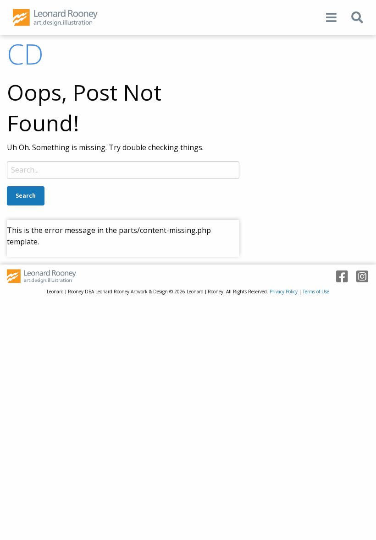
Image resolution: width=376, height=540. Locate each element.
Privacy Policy (284, 291)
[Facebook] (339, 276)
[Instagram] (359, 276)
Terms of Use (316, 291)
